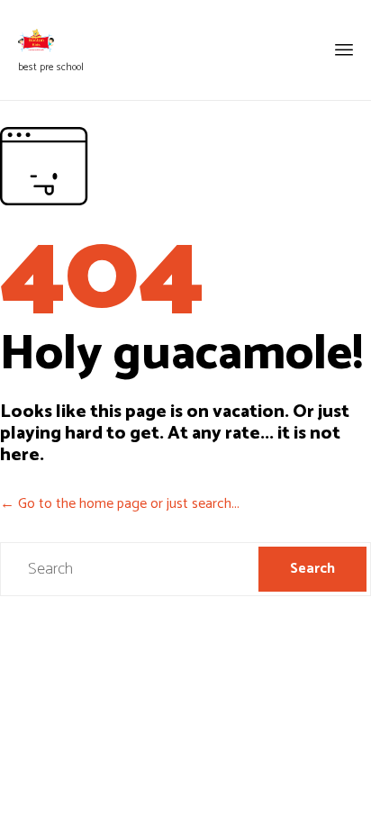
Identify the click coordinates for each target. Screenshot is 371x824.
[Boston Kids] (51, 41)
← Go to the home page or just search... (120, 504)
